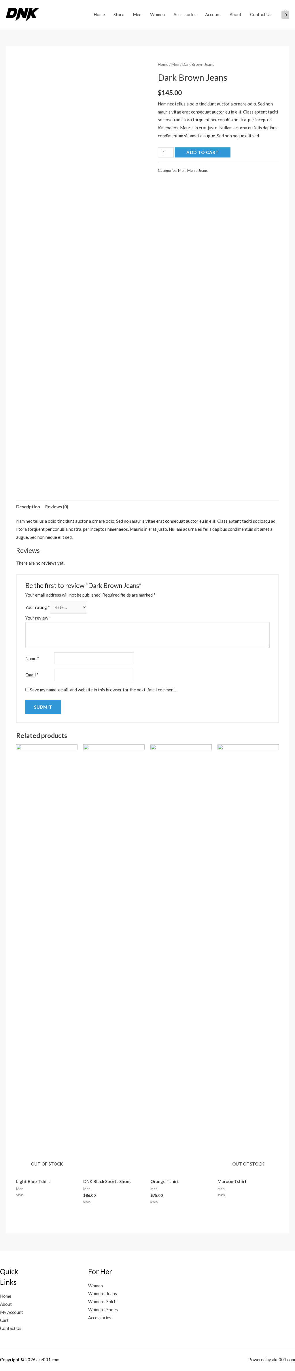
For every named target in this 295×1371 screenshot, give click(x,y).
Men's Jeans (197, 170)
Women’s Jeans (102, 1293)
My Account (11, 1312)
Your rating (37, 607)
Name (32, 658)
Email (32, 674)
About (235, 14)
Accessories (184, 14)
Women (157, 14)
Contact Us (260, 14)
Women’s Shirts (103, 1301)
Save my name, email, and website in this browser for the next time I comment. (103, 689)
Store (119, 14)
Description (28, 506)
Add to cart (202, 152)
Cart (4, 1320)
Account (213, 14)
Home (99, 14)
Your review (38, 617)
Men (137, 14)
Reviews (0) (56, 506)
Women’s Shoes (103, 1309)
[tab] (28, 507)
